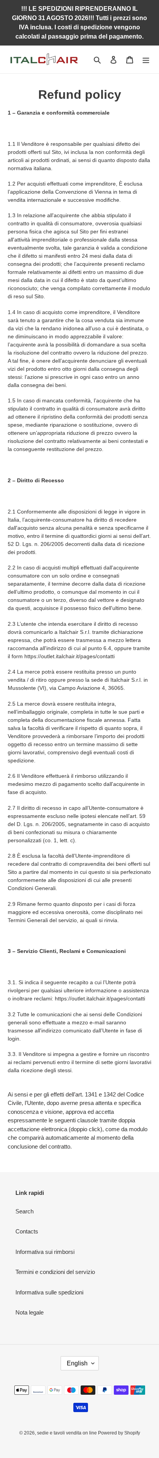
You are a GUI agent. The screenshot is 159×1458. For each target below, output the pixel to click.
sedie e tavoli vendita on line (67, 1433)
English (77, 1363)
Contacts (26, 1231)
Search (24, 1211)
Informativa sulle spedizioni (49, 1292)
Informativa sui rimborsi (44, 1252)
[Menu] (146, 59)
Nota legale (29, 1312)
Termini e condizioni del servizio (55, 1272)
